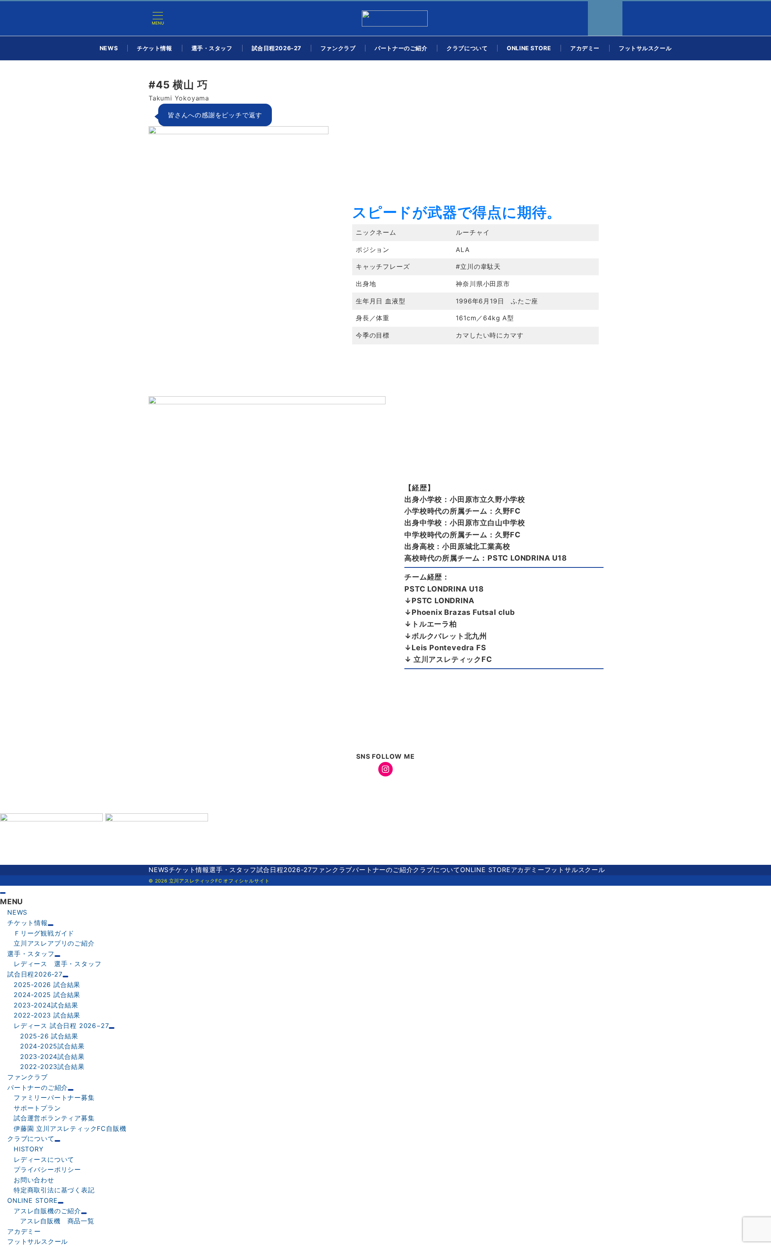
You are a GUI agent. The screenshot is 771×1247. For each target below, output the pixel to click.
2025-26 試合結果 (49, 1036)
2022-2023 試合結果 (47, 1015)
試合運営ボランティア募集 (54, 1118)
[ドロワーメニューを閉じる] (3, 893)
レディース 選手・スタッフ (57, 964)
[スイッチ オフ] (605, 18)
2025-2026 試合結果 (47, 985)
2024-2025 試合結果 (47, 995)
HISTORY (29, 1149)
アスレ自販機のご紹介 (47, 1211)
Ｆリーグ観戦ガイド (44, 933)
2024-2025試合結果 (52, 1046)
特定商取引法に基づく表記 (54, 1190)
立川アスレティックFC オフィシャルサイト (219, 881)
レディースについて (44, 1159)
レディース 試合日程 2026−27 (61, 1026)
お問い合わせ (34, 1180)
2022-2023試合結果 (52, 1067)
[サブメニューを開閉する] (50, 925)
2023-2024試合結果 (46, 1005)
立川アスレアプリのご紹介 (54, 943)
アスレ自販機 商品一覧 (57, 1221)
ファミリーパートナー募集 (54, 1097)
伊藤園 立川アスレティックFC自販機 (70, 1128)
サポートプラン (37, 1108)
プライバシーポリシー (47, 1169)
